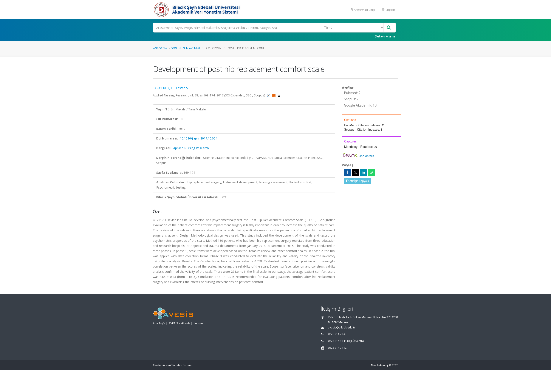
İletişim (198, 323)
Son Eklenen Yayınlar (186, 48)
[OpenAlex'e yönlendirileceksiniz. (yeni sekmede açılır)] (279, 95)
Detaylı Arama (385, 36)
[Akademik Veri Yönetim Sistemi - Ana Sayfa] (162, 9)
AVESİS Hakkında (179, 323)
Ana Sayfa (160, 48)
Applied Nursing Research (191, 148)
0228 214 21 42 (337, 348)
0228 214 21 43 (337, 334)
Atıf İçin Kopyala (359, 181)
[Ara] (389, 28)
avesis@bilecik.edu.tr (341, 327)
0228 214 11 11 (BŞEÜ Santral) (346, 341)
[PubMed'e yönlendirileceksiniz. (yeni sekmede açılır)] (269, 95)
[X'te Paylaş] (355, 172)
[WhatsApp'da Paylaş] (371, 172)
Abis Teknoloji (379, 365)
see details (366, 156)
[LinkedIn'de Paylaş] (363, 172)
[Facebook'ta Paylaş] (347, 172)
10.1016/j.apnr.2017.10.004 (198, 138)
